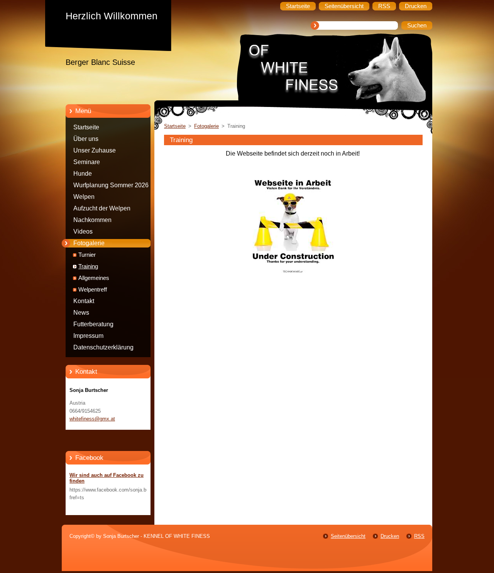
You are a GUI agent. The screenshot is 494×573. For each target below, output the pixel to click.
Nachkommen (92, 220)
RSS (419, 536)
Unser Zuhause (94, 150)
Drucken (390, 536)
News (81, 312)
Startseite (86, 127)
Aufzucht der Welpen (101, 208)
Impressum (88, 335)
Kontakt (83, 301)
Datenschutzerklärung (103, 347)
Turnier (87, 255)
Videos (83, 231)
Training (88, 266)
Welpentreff (92, 289)
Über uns (85, 139)
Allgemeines (93, 278)
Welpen (84, 196)
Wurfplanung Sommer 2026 (111, 185)
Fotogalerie (89, 243)
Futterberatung (93, 324)
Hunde (82, 173)
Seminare (86, 162)
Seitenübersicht (348, 536)
